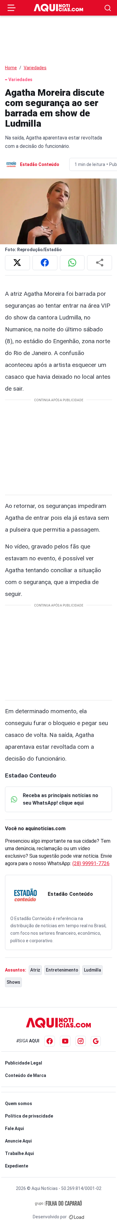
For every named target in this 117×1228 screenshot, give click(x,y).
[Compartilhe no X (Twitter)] (17, 262)
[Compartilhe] (99, 262)
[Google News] (96, 1041)
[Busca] (108, 8)
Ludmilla (92, 969)
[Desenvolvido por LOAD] (76, 1216)
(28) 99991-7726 (91, 863)
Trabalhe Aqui (19, 1153)
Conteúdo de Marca (25, 1075)
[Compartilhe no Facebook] (44, 262)
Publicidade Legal (23, 1062)
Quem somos (18, 1103)
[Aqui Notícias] (59, 8)
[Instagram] (81, 1041)
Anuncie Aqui (18, 1140)
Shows (13, 982)
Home (11, 67)
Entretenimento (62, 969)
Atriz (35, 969)
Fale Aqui (14, 1128)
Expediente (16, 1165)
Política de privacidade (29, 1115)
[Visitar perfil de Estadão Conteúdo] (25, 895)
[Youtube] (65, 1041)
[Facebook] (49, 1041)
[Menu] (11, 7)
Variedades (35, 67)
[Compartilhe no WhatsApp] (72, 262)
